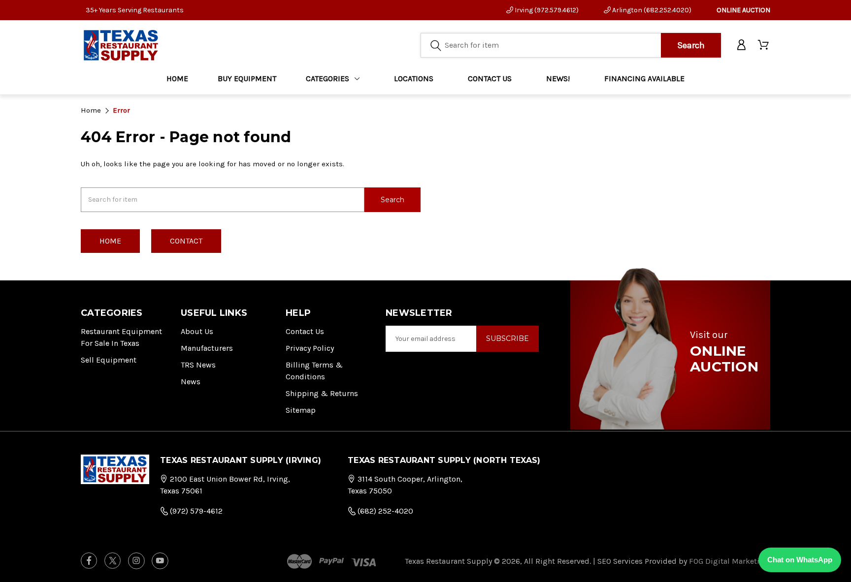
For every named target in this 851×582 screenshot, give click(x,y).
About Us (197, 331)
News (190, 381)
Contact (186, 240)
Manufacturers (207, 348)
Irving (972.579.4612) (546, 10)
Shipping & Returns (322, 393)
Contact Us (305, 331)
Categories (327, 78)
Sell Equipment (108, 360)
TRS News (198, 364)
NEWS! (558, 78)
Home (177, 78)
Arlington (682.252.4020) (651, 10)
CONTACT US (490, 78)
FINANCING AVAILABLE (644, 78)
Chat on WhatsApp (799, 559)
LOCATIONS (413, 78)
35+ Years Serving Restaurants (135, 10)
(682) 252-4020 (384, 511)
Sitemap (301, 410)
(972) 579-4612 (195, 511)
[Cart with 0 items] (764, 45)
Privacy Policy (310, 348)
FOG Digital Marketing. (729, 561)
